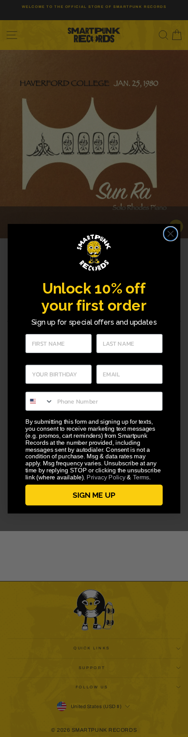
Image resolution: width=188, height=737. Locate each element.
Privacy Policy (106, 477)
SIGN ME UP (94, 495)
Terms (141, 477)
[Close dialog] (171, 234)
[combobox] (39, 401)
